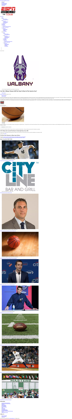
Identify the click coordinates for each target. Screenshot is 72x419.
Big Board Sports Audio (19, 137)
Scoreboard (3, 23)
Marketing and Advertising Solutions (6, 403)
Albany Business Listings (5, 412)
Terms (2, 407)
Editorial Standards (4, 405)
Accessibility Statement (4, 409)
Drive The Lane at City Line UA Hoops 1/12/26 (6, 192)
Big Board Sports (14, 137)
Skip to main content (2, 0)
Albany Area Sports (5, 137)
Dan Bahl (5, 133)
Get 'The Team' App (4, 3)
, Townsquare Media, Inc (12, 418)
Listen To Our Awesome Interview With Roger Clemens (7, 160)
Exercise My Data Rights (5, 410)
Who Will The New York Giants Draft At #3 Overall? (6, 312)
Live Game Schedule (5, 19)
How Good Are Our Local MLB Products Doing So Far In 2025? (8, 372)
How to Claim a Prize (5, 27)
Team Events (3, 24)
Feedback (4, 28)
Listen (2, 20)
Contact (4, 42)
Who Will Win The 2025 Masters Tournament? (5, 399)
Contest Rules (3, 408)
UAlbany (23, 137)
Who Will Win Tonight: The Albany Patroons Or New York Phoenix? (8, 258)
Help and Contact (5, 29)
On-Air (3, 18)
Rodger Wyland (2, 94)
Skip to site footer (7, 0)
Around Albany (10, 137)
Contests (4, 40)
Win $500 (3, 2)
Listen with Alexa (4, 4)
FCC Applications (4, 406)
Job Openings (3, 5)
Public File (3, 404)
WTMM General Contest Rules (7, 26)
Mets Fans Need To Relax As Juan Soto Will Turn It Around (7, 284)
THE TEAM (1, 16)
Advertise (4, 30)
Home (2, 17)
